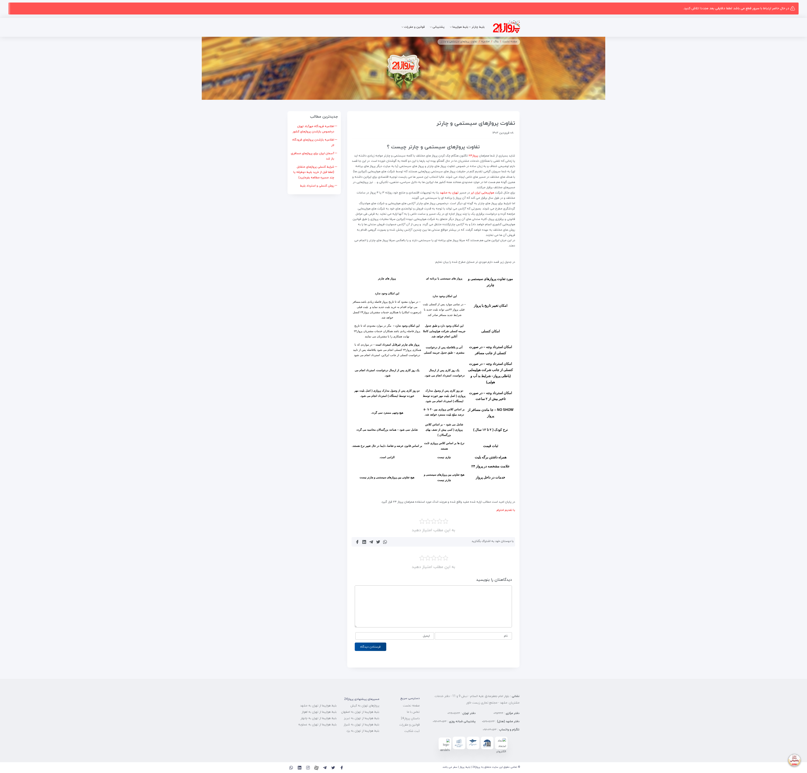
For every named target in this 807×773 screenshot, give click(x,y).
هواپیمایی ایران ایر (482, 193)
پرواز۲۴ (473, 156)
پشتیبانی (438, 27)
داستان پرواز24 (410, 718)
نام (506, 636)
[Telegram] (324, 767)
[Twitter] (333, 767)
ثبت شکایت (412, 731)
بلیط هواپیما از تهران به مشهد (318, 706)
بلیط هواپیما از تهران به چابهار (319, 718)
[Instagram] (308, 767)
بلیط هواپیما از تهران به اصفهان (360, 712)
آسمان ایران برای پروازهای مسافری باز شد (312, 156)
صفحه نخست (509, 41)
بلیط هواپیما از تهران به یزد (362, 731)
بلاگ (496, 41)
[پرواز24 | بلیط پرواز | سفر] (506, 27)
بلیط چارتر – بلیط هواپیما (468, 27)
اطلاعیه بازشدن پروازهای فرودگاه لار (313, 142)
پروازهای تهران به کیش (364, 706)
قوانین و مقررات (414, 27)
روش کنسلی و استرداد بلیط (317, 186)
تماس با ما (413, 712)
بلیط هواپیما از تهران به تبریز (361, 718)
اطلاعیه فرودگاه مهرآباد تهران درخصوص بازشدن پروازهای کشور (313, 129)
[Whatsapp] (291, 767)
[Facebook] (341, 767)
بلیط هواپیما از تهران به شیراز (361, 725)
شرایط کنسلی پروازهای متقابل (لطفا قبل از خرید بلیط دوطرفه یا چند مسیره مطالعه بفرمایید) (313, 172)
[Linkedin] (299, 767)
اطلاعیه (485, 41)
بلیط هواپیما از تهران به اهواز (319, 712)
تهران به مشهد (449, 193)
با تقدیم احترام (506, 510)
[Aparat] (316, 767)
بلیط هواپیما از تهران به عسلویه (317, 725)
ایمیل (426, 636)
